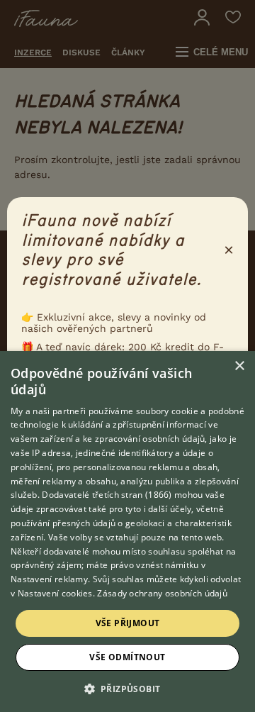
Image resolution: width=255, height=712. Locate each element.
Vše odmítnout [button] (127, 657)
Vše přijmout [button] (128, 623)
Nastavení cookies (55, 593)
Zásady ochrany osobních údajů (162, 593)
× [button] (239, 366)
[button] (128, 688)
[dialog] (127, 531)
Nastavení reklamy (49, 579)
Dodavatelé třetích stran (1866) (106, 495)
